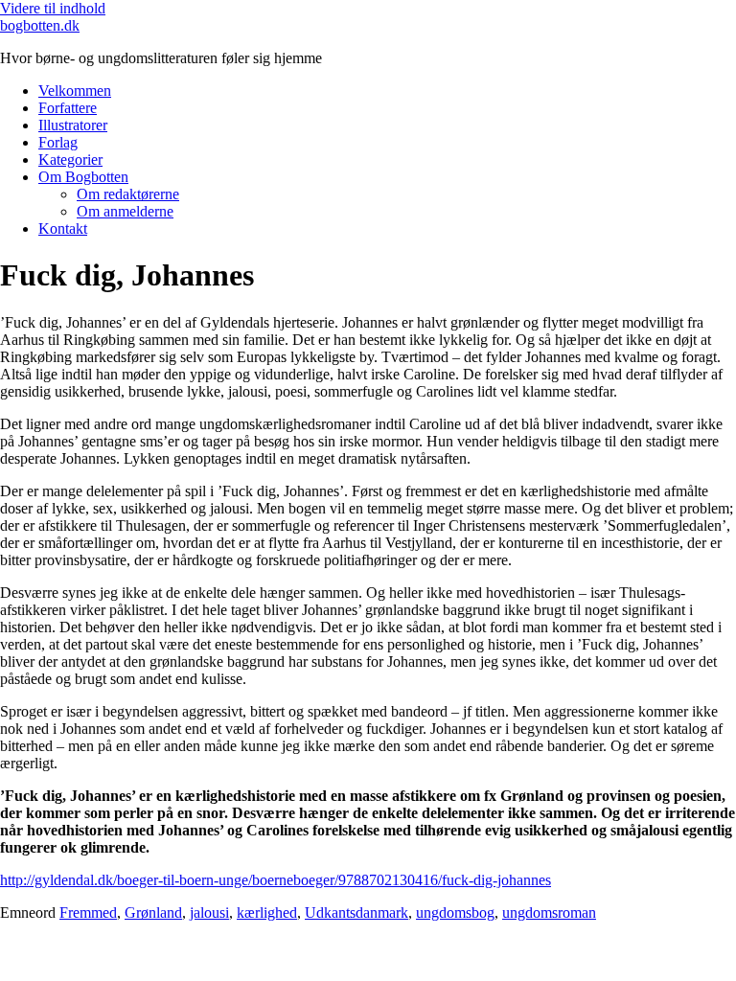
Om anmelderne (125, 211)
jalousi (209, 912)
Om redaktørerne (128, 194)
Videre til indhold (52, 8)
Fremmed (88, 912)
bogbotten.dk (40, 25)
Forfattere (67, 108)
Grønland (153, 912)
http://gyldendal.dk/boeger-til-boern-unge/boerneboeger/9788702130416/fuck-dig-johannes (275, 880)
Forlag (58, 142)
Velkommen (74, 90)
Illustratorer (72, 125)
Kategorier (70, 159)
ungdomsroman (549, 912)
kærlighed (267, 912)
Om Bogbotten (83, 177)
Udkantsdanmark (356, 912)
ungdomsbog (455, 912)
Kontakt (62, 228)
